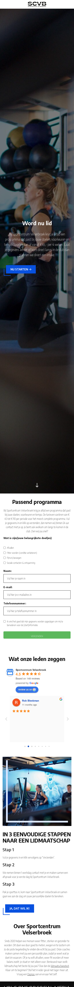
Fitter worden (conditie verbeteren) (22, 552)
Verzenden (37, 636)
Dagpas (31, 974)
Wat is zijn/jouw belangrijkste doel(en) (27, 538)
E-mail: (7, 587)
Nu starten (19, 269)
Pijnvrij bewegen (14, 557)
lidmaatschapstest (60, 966)
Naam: (7, 570)
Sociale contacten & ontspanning (21, 562)
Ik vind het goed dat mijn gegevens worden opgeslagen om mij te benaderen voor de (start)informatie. (35, 623)
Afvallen (10, 547)
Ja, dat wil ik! (20, 908)
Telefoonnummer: (14, 603)
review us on (25, 689)
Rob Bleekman (30, 700)
